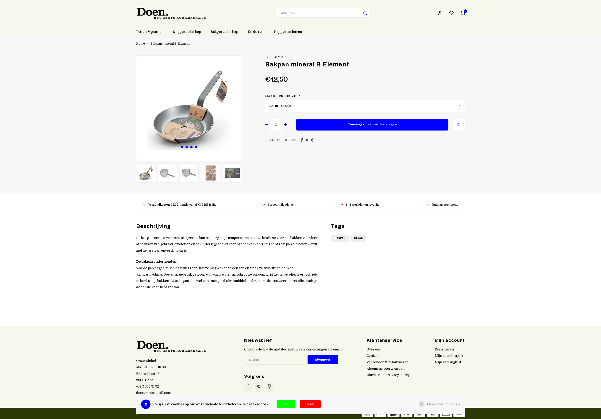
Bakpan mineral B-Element (170, 43)
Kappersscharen (288, 32)
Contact (373, 355)
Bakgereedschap (224, 32)
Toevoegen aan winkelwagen (372, 124)
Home (140, 43)
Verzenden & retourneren (387, 362)
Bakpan (340, 238)
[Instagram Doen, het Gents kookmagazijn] (259, 386)
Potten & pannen (150, 32)
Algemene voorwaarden (386, 368)
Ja (286, 404)
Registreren (444, 349)
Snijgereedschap (187, 32)
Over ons (374, 349)
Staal (358, 238)
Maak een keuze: (282, 96)
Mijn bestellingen (449, 355)
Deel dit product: (281, 140)
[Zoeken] (365, 13)
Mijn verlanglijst (448, 362)
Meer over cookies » (443, 404)
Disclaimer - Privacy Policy (388, 375)
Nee (310, 404)
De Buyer (275, 57)
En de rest (256, 32)
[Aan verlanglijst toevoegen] (459, 125)
